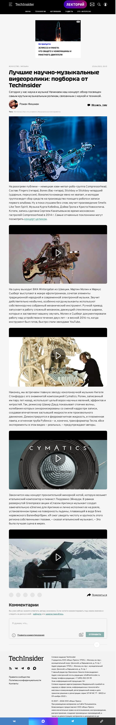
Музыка (24, 67)
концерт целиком (35, 219)
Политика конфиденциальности (25, 680)
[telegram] (22, 668)
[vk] (16, 668)
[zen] (28, 668)
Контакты (13, 683)
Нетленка (17, 112)
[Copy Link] (101, 721)
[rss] (10, 668)
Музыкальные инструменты (49, 112)
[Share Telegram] (72, 721)
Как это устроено (30, 112)
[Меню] (10, 4)
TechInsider (24, 4)
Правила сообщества (19, 677)
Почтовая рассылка (92, 4)
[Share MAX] (43, 721)
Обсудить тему (99, 105)
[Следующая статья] (58, 645)
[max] (34, 668)
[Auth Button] (105, 4)
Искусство (14, 67)
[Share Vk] (14, 721)
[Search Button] (99, 4)
